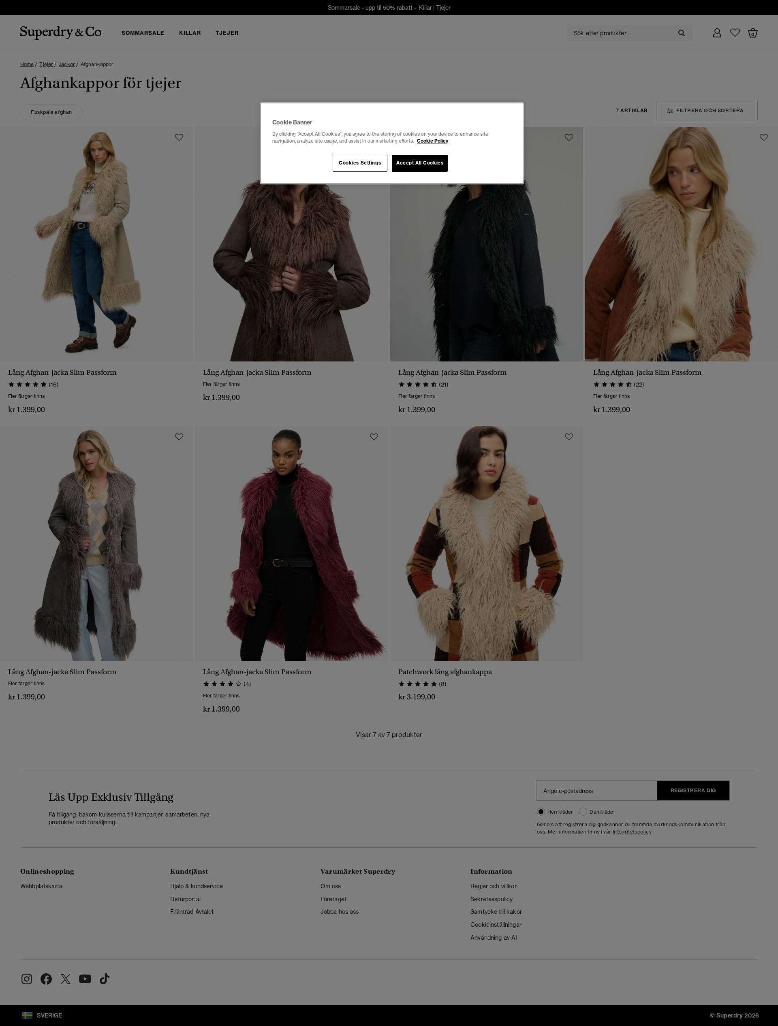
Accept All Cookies (419, 163)
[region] (392, 143)
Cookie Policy (432, 141)
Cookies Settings (360, 163)
